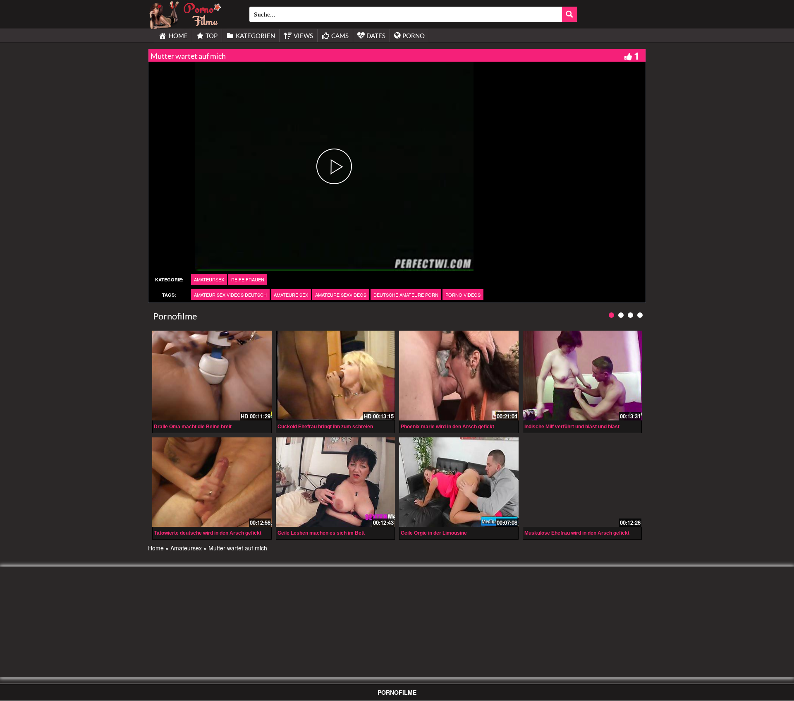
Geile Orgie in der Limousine (434, 533)
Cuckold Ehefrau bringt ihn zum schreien (325, 427)
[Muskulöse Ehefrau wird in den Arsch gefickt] (582, 482)
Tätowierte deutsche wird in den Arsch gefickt (207, 533)
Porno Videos (463, 294)
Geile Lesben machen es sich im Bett (321, 533)
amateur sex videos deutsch (230, 294)
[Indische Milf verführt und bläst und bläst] (582, 375)
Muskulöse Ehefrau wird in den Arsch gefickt (576, 533)
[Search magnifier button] (569, 14)
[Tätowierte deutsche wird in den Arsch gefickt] (212, 482)
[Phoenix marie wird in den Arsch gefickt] (459, 375)
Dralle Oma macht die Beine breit (193, 427)
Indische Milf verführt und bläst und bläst (571, 427)
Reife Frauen (247, 279)
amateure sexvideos (340, 294)
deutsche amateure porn (405, 294)
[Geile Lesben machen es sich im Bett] (335, 482)
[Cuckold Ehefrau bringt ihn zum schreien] (335, 375)
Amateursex (209, 279)
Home (156, 548)
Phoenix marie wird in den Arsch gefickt (447, 427)
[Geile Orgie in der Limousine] (459, 481)
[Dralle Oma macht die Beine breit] (212, 375)
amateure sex (291, 294)
